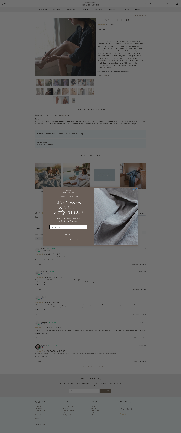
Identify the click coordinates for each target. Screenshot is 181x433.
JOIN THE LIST (68, 234)
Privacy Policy (75, 242)
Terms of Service (86, 242)
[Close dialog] (135, 189)
